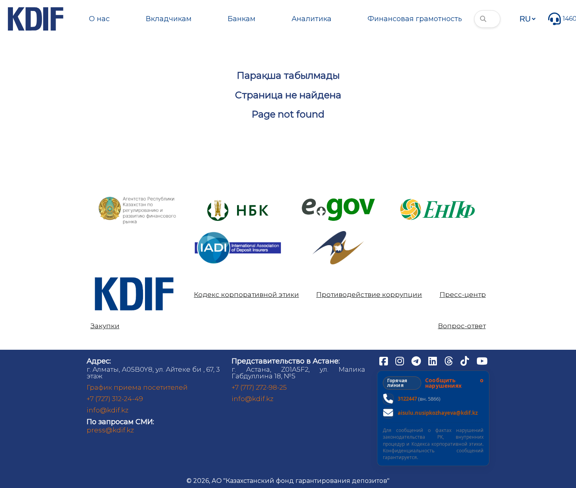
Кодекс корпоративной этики (246, 294)
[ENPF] (438, 196)
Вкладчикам (169, 18)
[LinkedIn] (433, 361)
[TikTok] (465, 361)
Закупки (105, 326)
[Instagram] (400, 361)
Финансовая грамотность (415, 18)
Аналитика (311, 18)
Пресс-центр (463, 294)
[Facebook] (384, 361)
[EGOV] (338, 201)
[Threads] (449, 361)
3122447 (407, 398)
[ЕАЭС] (338, 234)
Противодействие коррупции (369, 294)
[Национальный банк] (137, 198)
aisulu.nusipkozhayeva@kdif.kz (438, 412)
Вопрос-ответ (462, 326)
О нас (99, 18)
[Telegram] (416, 361)
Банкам (241, 18)
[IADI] (238, 231)
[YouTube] (481, 361)
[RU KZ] (527, 19)
